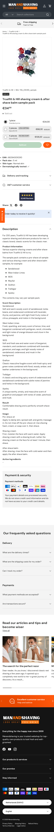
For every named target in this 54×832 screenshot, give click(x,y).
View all (6, 630)
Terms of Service (8, 826)
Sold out (22, 145)
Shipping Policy (20, 824)
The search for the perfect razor (21, 666)
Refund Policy (33, 824)
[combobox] (27, 14)
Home (5, 31)
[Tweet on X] (11, 205)
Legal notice (21, 826)
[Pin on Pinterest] (21, 205)
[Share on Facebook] (16, 205)
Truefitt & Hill (13, 31)
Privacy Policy (7, 824)
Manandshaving (13, 820)
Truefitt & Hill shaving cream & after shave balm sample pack (24, 34)
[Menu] (4, 6)
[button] (50, 6)
